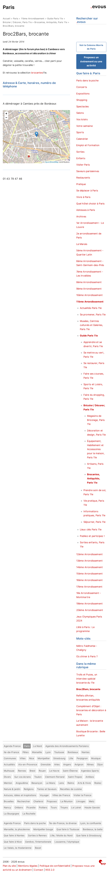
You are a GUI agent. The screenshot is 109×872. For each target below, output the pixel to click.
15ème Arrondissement (89, 573)
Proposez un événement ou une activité (91, 61)
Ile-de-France (11, 752)
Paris (9, 7)
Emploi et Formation (87, 145)
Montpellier (44, 758)
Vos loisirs (82, 119)
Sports (80, 132)
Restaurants (83, 177)
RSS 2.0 (49, 869)
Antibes (90, 776)
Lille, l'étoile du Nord (61, 835)
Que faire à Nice (13, 841)
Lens (61, 783)
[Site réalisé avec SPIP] (102, 863)
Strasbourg (59, 758)
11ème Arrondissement (32, 18)
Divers (7, 776)
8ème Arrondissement (89, 282)
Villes (23, 758)
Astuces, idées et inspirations (20, 795)
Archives (81, 216)
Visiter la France (82, 795)
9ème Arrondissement (89, 288)
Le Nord (37, 746)
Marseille (37, 752)
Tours (54, 807)
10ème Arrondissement (89, 295)
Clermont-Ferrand (54, 776)
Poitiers (43, 807)
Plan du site (9, 865)
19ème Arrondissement (89, 603)
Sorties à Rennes (37, 835)
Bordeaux (73, 752)
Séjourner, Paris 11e (94, 522)
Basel (38, 847)
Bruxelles (9, 801)
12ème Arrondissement (89, 554)
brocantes (37, 72)
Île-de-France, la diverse (63, 823)
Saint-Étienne (70, 770)
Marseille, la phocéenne (17, 829)
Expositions (83, 93)
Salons (80, 112)
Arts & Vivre (84, 783)
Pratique (81, 184)
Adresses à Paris (85, 210)
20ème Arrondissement (89, 610)
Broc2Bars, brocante (88, 689)
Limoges (80, 801)
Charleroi (38, 801)
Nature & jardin (12, 789)
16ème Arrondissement (89, 580)
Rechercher (23, 801)
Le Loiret (76, 807)
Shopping (81, 100)
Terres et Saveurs (46, 789)
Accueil (6, 18)
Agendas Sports (90, 770)
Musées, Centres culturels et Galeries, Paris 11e (91, 325)
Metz (91, 801)
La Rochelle (29, 813)
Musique (95, 758)
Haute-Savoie (92, 807)
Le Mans (50, 783)
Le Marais (81, 244)
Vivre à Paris (83, 197)
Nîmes (90, 764)
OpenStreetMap (51, 162)
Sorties (80, 151)
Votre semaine (84, 126)
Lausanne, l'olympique (67, 841)
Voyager (44, 795)
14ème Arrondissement (89, 567)
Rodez (97, 783)
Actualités (9, 764)
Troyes (64, 807)
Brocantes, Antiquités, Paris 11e (50, 22)
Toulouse (59, 752)
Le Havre (54, 770)
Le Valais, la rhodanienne (18, 847)
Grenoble (46, 764)
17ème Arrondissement (89, 586)
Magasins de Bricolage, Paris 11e (96, 419)
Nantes (85, 752)
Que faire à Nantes (14, 835)
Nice (31, 758)
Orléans (19, 807)
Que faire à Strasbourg (88, 835)
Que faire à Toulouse (67, 829)
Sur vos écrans (22, 776)
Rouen (42, 770)
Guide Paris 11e (55, 18)
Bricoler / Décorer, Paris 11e (17, 22)
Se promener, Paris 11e (93, 314)
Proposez (52, 801)
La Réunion (66, 801)
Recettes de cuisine (71, 789)
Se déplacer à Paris (87, 190)
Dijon (100, 764)
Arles (57, 764)
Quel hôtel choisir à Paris (90, 203)
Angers (67, 764)
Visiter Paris (83, 164)
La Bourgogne (11, 813)
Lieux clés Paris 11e (91, 529)
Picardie (30, 807)
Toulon (38, 776)
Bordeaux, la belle (92, 829)
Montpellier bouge (43, 829)
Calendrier (82, 138)
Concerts (81, 87)
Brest (32, 770)
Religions (29, 789)
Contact (38, 869)
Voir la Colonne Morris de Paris (91, 47)
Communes (10, 758)
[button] (36, 134)
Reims (71, 783)
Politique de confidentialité (55, 865)
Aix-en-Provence (27, 764)
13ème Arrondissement (89, 560)
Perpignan (82, 758)
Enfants (80, 158)
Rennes (22, 770)
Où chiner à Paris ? (87, 656)
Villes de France (61, 795)
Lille (71, 758)
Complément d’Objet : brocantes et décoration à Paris (91, 710)
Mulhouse (9, 770)
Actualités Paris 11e (91, 308)
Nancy (7, 807)
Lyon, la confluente (90, 823)
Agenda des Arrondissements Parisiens (67, 746)
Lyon (48, 752)
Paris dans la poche (87, 80)
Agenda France (12, 746)
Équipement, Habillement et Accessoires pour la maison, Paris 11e (96, 449)
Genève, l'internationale (38, 841)
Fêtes (26, 752)
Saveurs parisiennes (87, 171)
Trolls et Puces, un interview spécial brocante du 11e (86, 678)
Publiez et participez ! (92, 536)
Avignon (79, 764)
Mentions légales (27, 865)
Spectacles (82, 106)
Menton (8, 783)
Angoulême (22, 783)
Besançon (37, 783)
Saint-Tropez (75, 776)
